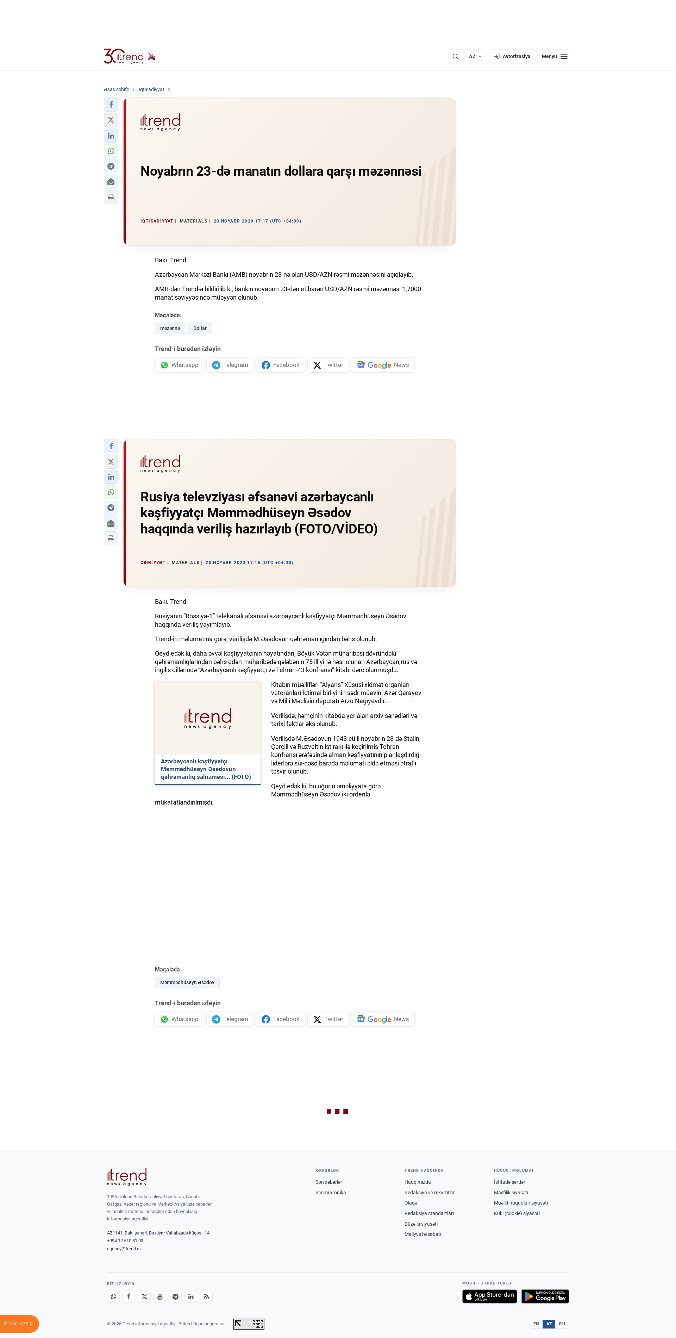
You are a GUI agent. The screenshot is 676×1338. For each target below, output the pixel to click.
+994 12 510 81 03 (125, 1240)
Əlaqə (411, 1203)
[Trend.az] (130, 56)
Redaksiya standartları (429, 1213)
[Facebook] (129, 1296)
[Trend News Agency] (126, 1177)
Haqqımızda (418, 1182)
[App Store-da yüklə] (489, 1296)
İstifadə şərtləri (510, 1182)
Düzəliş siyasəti (421, 1224)
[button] (111, 104)
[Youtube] (160, 1296)
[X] (144, 1296)
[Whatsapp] (113, 1296)
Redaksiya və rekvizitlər (430, 1192)
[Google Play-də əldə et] (545, 1296)
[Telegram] (175, 1296)
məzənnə (170, 328)
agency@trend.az (124, 1248)
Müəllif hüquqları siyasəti (521, 1203)
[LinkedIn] (190, 1296)
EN (536, 1323)
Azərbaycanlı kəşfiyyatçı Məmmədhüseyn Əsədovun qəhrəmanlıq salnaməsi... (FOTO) (206, 769)
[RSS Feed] (206, 1296)
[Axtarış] (455, 56)
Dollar (200, 328)
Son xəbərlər (328, 1182)
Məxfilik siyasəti (511, 1192)
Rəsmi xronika (330, 1192)
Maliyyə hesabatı (423, 1234)
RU (562, 1323)
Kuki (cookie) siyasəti (517, 1213)
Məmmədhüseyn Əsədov (187, 982)
